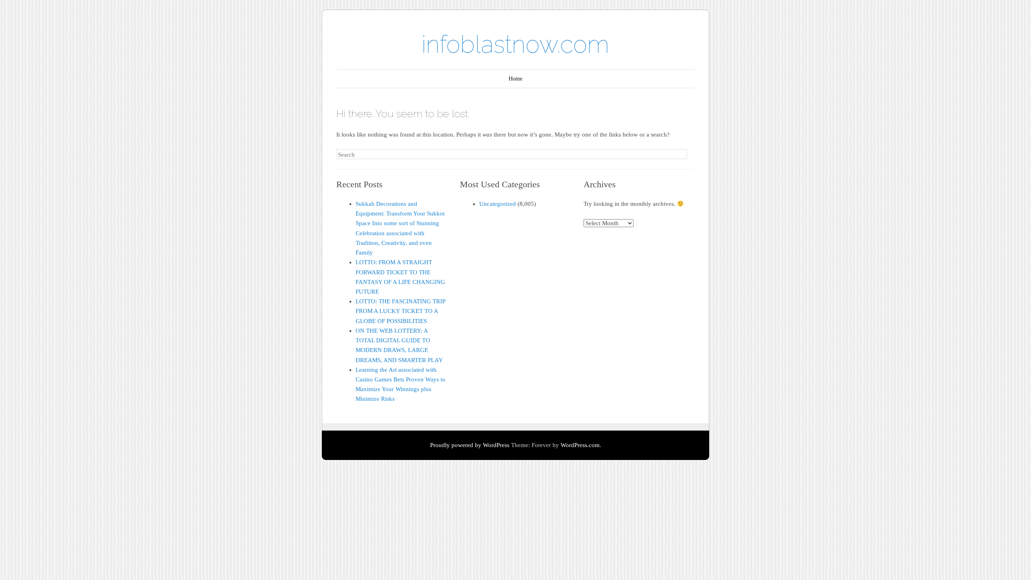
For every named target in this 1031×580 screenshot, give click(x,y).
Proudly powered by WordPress (469, 445)
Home (515, 79)
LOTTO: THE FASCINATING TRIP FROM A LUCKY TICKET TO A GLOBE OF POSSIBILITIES (400, 311)
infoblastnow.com (515, 44)
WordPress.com (580, 445)
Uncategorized (497, 204)
